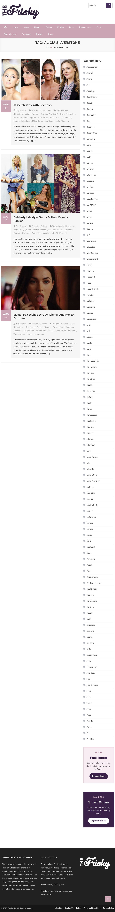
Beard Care (92, 97)
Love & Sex (46, 110)
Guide (89, 343)
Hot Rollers (91, 421)
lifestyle (26, 233)
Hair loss (90, 373)
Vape (89, 715)
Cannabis (91, 139)
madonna (66, 117)
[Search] (108, 5)
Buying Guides (93, 133)
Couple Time (92, 199)
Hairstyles (91, 379)
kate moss (54, 117)
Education (91, 247)
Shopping (91, 625)
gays (55, 327)
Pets (88, 571)
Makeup (90, 487)
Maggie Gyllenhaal (21, 121)
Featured (91, 277)
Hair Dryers (92, 367)
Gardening (91, 319)
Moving (90, 529)
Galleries (90, 301)
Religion (90, 607)
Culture (90, 223)
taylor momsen (62, 121)
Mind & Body (92, 505)
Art (88, 85)
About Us (58, 908)
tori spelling (61, 233)
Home (15, 27)
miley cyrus (37, 121)
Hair (88, 355)
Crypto (89, 217)
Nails (89, 541)
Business (91, 127)
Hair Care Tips (93, 361)
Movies (60, 27)
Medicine (91, 499)
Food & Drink (92, 289)
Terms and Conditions (92, 908)
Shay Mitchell (48, 233)
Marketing (91, 493)
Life (88, 463)
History (90, 397)
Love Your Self (93, 481)
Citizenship (91, 175)
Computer (91, 193)
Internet (90, 439)
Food (89, 283)
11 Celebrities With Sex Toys (32, 105)
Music (89, 535)
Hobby (89, 403)
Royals (39, 34)
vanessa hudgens (36, 334)
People (90, 565)
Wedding (90, 739)
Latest (78, 908)
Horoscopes (92, 415)
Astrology (91, 91)
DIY (88, 235)
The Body (91, 673)
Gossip (90, 337)
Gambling (91, 307)
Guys (89, 349)
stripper (71, 330)
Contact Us (69, 908)
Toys (89, 697)
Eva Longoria (30, 117)
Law (88, 451)
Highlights (91, 391)
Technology (92, 667)
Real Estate (92, 589)
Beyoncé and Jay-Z (49, 114)
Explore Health (98, 776)
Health (37, 27)
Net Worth (91, 547)
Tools (89, 691)
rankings (36, 233)
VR (88, 733)
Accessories (92, 67)
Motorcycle (91, 517)
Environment (92, 259)
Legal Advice (92, 457)
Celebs (49, 27)
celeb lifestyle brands (36, 230)
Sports (89, 637)
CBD (89, 157)
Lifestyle (90, 469)
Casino (90, 151)
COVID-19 (91, 205)
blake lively (18, 230)
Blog (88, 121)
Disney (47, 327)
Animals (90, 73)
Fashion (90, 271)
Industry (90, 433)
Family (89, 265)
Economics (91, 241)
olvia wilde (61, 330)
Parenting (26, 34)
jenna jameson (67, 327)
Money (90, 511)
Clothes (90, 187)
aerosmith (63, 323)
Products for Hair (94, 583)
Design (90, 229)
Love (71, 27)
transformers (19, 334)
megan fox (29, 330)
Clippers (90, 181)
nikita (51, 330)
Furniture (91, 295)
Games (90, 313)
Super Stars (92, 655)
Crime (89, 211)
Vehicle (90, 721)
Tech (89, 661)
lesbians (17, 330)
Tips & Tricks (92, 685)
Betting (90, 109)
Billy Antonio (21, 110)
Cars (89, 145)
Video (89, 727)
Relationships (85, 27)
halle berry (43, 117)
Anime (89, 79)
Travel (50, 34)
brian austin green (34, 327)
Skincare (90, 631)
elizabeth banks (55, 230)
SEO (89, 619)
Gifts (89, 325)
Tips (88, 679)
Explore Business (98, 821)
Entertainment (10, 34)
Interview (91, 445)
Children (90, 169)
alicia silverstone (66, 226)
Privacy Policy (108, 908)
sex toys (49, 121)
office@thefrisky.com (55, 885)
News (26, 27)
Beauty (90, 103)
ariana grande (31, 114)
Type (89, 709)
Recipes (90, 595)
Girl (88, 331)
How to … (91, 427)
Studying (90, 643)
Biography (91, 115)
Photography (92, 577)
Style (99, 27)
